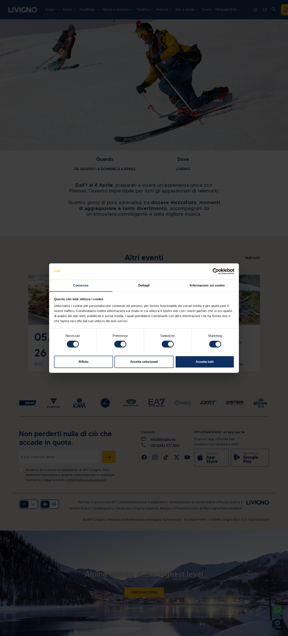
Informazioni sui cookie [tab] (207, 285)
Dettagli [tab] (144, 285)
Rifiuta (83, 361)
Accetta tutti (205, 361)
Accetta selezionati (144, 361)
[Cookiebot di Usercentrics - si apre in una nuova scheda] (215, 271)
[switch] (120, 344)
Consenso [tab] (80, 285)
